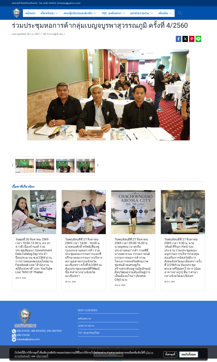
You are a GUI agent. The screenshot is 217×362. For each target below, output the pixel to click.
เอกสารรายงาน (140, 13)
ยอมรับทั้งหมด (189, 354)
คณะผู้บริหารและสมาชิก (79, 13)
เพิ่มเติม (163, 13)
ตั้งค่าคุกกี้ (170, 354)
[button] (180, 13)
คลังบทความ (84, 318)
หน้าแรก (30, 13)
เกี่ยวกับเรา (48, 13)
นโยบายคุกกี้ (42, 356)
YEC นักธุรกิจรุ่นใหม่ (88, 333)
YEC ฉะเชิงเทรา (112, 13)
